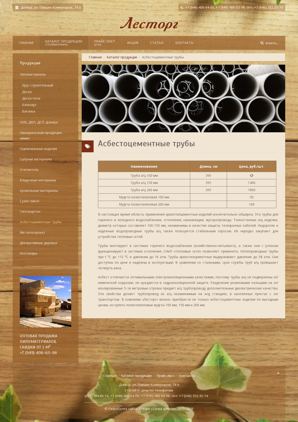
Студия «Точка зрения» (157, 408)
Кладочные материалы (38, 180)
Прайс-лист (104, 42)
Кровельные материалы (39, 190)
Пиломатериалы (33, 74)
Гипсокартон (30, 211)
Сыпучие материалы (36, 159)
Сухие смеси (29, 201)
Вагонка (28, 111)
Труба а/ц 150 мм (144, 182)
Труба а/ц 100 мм (144, 175)
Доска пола (31, 98)
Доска (27, 92)
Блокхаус (29, 105)
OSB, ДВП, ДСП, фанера (39, 122)
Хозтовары (28, 253)
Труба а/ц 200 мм (144, 190)
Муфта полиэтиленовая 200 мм (144, 204)
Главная (26, 42)
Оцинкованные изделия (38, 148)
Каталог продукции (63, 42)
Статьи (156, 42)
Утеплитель (29, 169)
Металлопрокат (32, 232)
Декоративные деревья (38, 243)
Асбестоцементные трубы (40, 222)
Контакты (184, 42)
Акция (132, 42)
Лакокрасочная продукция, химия (41, 135)
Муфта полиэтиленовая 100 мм (144, 197)
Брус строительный (37, 85)
